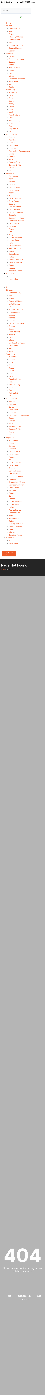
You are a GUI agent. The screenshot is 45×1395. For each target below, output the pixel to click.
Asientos (12, 140)
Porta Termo (13, 81)
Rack (11, 84)
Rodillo (11, 87)
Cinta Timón (13, 146)
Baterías (12, 182)
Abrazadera (13, 176)
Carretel (12, 143)
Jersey (11, 104)
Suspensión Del (15, 162)
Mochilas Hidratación (17, 79)
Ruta (10, 31)
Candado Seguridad (16, 59)
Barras (11, 65)
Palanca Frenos (15, 246)
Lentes (11, 106)
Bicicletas (10, 26)
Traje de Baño (14, 129)
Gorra (11, 98)
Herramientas (14, 190)
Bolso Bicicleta (14, 67)
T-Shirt (11, 123)
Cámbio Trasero (15, 187)
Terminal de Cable (16, 260)
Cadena (12, 204)
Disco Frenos (14, 223)
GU (10, 276)
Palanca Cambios (15, 248)
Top (10, 126)
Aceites (12, 179)
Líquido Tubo (14, 240)
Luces (11, 73)
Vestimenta (10, 90)
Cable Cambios (15, 198)
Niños (11, 43)
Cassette (12, 215)
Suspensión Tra (15, 165)
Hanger (12, 235)
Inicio (3, 569)
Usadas (12, 51)
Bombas (12, 70)
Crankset (12, 148)
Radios (11, 257)
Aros (10, 196)
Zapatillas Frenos (15, 271)
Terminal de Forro (15, 262)
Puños (11, 251)
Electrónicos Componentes (19, 151)
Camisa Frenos (15, 209)
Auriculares (13, 93)
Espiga (11, 154)
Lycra (11, 109)
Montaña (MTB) (15, 29)
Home (8, 23)
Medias (11, 112)
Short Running (14, 120)
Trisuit (11, 132)
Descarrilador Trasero (17, 218)
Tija (10, 170)
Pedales (12, 157)
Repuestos (10, 173)
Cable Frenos (14, 201)
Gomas (11, 232)
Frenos (11, 229)
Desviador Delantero (17, 221)
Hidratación (13, 279)
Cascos (12, 62)
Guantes (12, 101)
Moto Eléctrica (14, 40)
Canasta (12, 56)
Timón (11, 168)
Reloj (10, 118)
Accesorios (10, 54)
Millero (11, 76)
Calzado (12, 95)
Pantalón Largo (15, 115)
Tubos (11, 265)
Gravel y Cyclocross (16, 45)
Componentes (12, 134)
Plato (11, 159)
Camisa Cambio (15, 207)
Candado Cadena (16, 212)
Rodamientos (14, 254)
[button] (22, 284)
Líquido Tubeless (15, 237)
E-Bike (11, 34)
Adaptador (13, 193)
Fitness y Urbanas (16, 37)
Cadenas (12, 184)
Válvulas (12, 268)
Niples (11, 243)
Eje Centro (13, 226)
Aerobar (12, 137)
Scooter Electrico (15, 48)
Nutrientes (10, 274)
